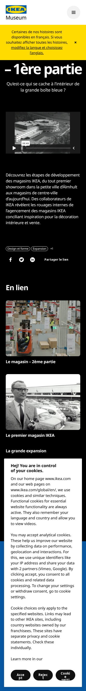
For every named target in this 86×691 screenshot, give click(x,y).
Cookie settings (65, 676)
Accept (20, 676)
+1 (51, 249)
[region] (43, 573)
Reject (43, 676)
